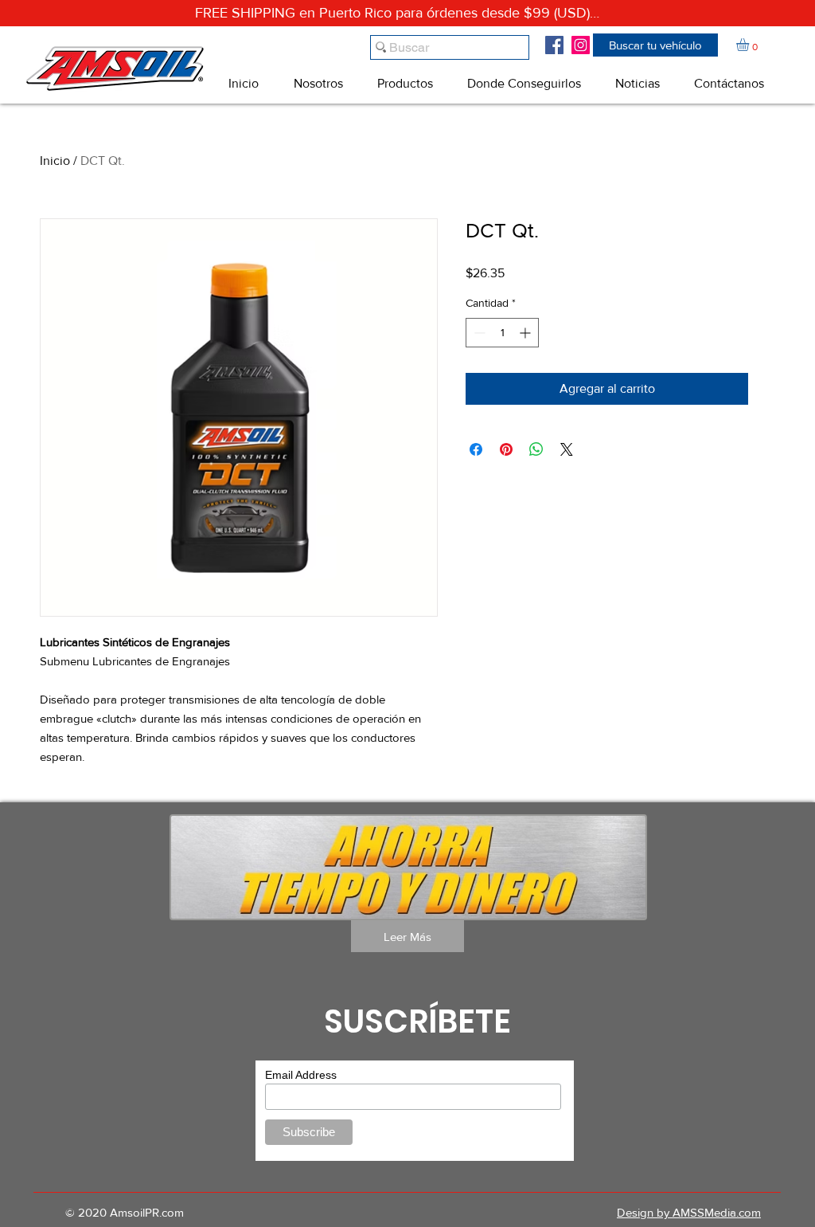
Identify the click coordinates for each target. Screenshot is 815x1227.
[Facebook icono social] (554, 45)
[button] (655, 45)
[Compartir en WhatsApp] (536, 449)
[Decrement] (478, 333)
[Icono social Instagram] (580, 45)
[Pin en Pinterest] (506, 449)
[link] (750, 44)
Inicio (55, 160)
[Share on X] (566, 449)
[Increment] (526, 333)
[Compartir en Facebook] (475, 449)
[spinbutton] (502, 333)
